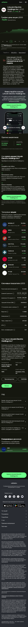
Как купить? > (23, 52)
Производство (9, 379)
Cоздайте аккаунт (5, 44)
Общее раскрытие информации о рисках (10, 595)
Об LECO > (14, 52)
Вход (20, 2)
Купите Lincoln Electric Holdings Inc (14, 106)
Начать (6, 386)
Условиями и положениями (7, 587)
